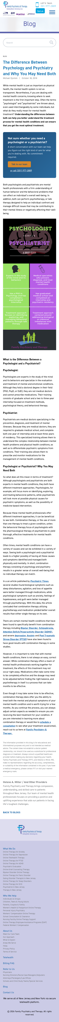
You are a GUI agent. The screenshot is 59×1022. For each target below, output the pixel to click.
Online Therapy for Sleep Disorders (17, 881)
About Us (7, 930)
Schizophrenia (46, 628)
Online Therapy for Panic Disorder (17, 875)
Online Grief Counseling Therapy (16, 869)
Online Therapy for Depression (15, 854)
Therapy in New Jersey (12, 890)
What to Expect (9, 940)
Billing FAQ (8, 963)
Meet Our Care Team (11, 934)
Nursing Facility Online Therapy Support (19, 919)
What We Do (9, 848)
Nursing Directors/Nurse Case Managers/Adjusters (24, 975)
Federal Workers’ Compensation (16, 925)
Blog (5, 986)
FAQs (5, 946)
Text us (40, 11)
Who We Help (9, 895)
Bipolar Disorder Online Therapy (16, 872)
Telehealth (8, 957)
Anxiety (31, 635)
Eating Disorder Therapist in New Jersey (19, 878)
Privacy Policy (9, 948)
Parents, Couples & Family (14, 904)
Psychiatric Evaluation (12, 866)
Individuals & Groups (11, 899)
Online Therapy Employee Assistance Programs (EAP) (25, 922)
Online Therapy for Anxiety (14, 852)
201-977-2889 (48, 6)
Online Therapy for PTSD (13, 860)
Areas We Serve (9, 943)
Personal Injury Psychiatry (14, 910)
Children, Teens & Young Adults (16, 901)
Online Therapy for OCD (12, 884)
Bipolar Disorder (29, 628)
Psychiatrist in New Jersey (14, 887)
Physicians (7, 972)
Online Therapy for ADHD (13, 863)
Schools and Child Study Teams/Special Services (23, 981)
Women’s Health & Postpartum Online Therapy (22, 907)
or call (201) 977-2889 (21, 170)
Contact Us (8, 992)
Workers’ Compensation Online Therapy (19, 913)
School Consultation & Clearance (16, 916)
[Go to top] (8, 1015)
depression (20, 635)
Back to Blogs (11, 812)
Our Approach (8, 937)
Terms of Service (9, 951)
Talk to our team (19, 164)
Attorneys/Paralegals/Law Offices (17, 978)
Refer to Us (9, 968)
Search (52, 42)
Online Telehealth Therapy (13, 857)
